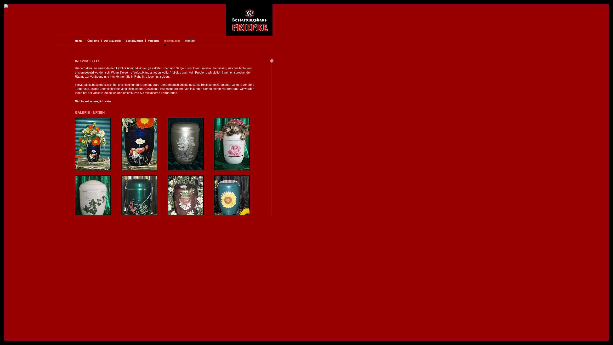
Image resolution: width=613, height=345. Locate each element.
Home (78, 41)
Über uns (93, 41)
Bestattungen (134, 41)
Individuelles (172, 41)
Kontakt (190, 41)
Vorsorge (153, 41)
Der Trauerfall (112, 41)
